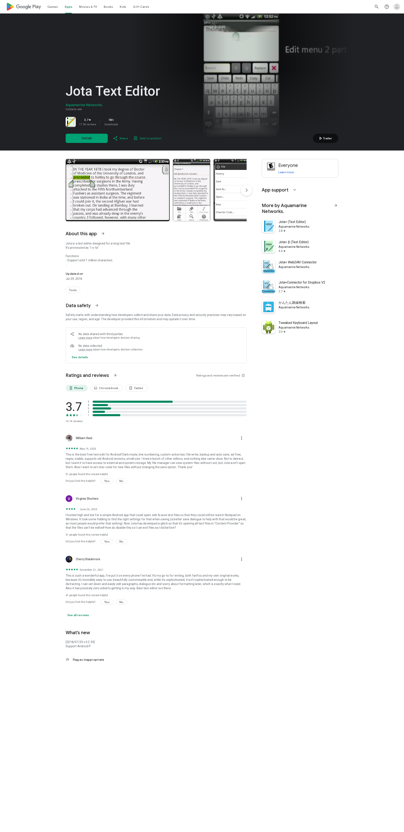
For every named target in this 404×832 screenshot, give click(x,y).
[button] (118, 190)
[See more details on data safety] (80, 357)
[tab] (52, 6)
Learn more (85, 337)
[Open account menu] (397, 7)
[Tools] (73, 290)
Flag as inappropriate (85, 660)
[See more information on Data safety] (97, 305)
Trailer (325, 138)
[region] (124, 122)
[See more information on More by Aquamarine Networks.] (336, 205)
